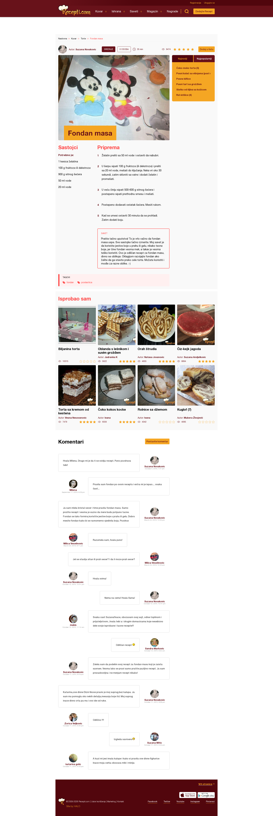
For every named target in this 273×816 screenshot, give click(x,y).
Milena (73, 490)
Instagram (195, 801)
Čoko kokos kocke (117, 394)
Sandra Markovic (154, 648)
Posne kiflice (183, 78)
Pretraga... (187, 11)
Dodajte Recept (204, 11)
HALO (77, 806)
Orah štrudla (156, 334)
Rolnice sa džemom (156, 394)
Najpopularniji (204, 58)
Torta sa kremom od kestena (77, 394)
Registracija (195, 3)
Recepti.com (74, 10)
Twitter (167, 801)
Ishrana (116, 11)
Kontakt (120, 801)
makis (73, 625)
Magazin (152, 11)
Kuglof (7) (196, 394)
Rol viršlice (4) (184, 95)
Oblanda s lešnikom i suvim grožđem (117, 334)
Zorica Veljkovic (73, 723)
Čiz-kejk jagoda (196, 334)
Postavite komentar (157, 441)
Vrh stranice (205, 784)
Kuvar (99, 11)
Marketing (111, 801)
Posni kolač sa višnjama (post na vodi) (193, 73)
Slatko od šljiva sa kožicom (191, 89)
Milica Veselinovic (73, 543)
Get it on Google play (206, 795)
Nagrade (172, 11)
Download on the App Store (187, 795)
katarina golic (73, 764)
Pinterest (210, 801)
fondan (70, 282)
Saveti (134, 11)
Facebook (152, 801)
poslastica (86, 282)
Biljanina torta (77, 334)
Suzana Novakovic (86, 49)
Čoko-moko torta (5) (187, 68)
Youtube (180, 801)
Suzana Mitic (154, 742)
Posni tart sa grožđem (189, 84)
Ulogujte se (209, 3)
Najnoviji (182, 58)
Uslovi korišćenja (98, 801)
